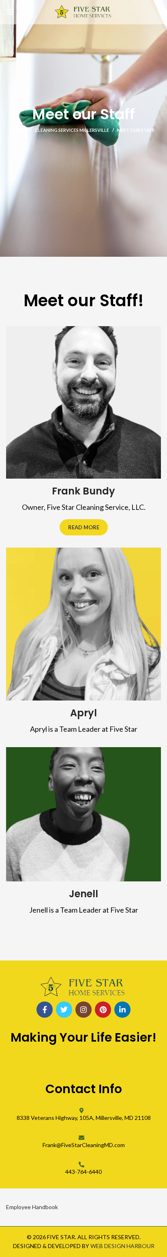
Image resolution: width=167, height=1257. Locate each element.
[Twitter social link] (64, 1009)
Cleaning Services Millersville (72, 130)
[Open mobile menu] (9, 12)
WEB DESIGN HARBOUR (122, 1245)
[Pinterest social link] (103, 1009)
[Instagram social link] (83, 1009)
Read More (83, 527)
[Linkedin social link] (122, 1009)
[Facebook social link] (44, 1009)
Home (20, 130)
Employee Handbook (32, 1206)
